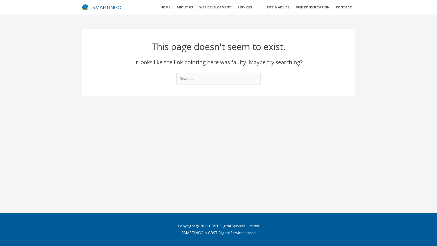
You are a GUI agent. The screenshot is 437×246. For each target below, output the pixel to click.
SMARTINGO (106, 7)
